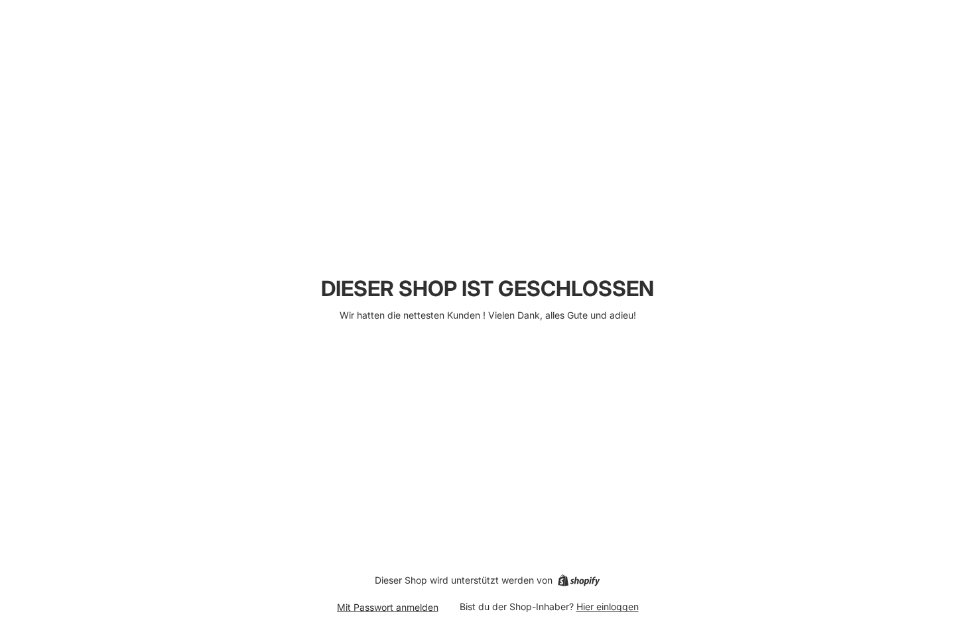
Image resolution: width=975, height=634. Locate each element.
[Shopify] (579, 580)
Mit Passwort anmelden (387, 607)
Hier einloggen (607, 606)
